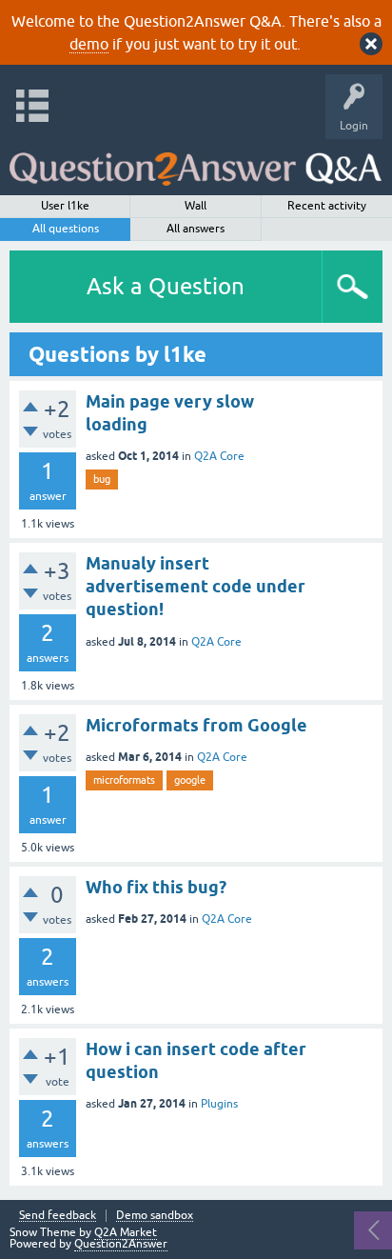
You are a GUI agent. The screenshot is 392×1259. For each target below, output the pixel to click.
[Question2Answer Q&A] (196, 162)
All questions (65, 228)
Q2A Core (219, 456)
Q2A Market (125, 1232)
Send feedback (57, 1215)
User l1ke (65, 205)
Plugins (219, 1103)
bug (101, 479)
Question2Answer (120, 1243)
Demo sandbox (154, 1215)
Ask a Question (166, 286)
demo (88, 43)
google (190, 780)
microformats (124, 780)
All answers (196, 228)
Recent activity (326, 205)
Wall (195, 205)
